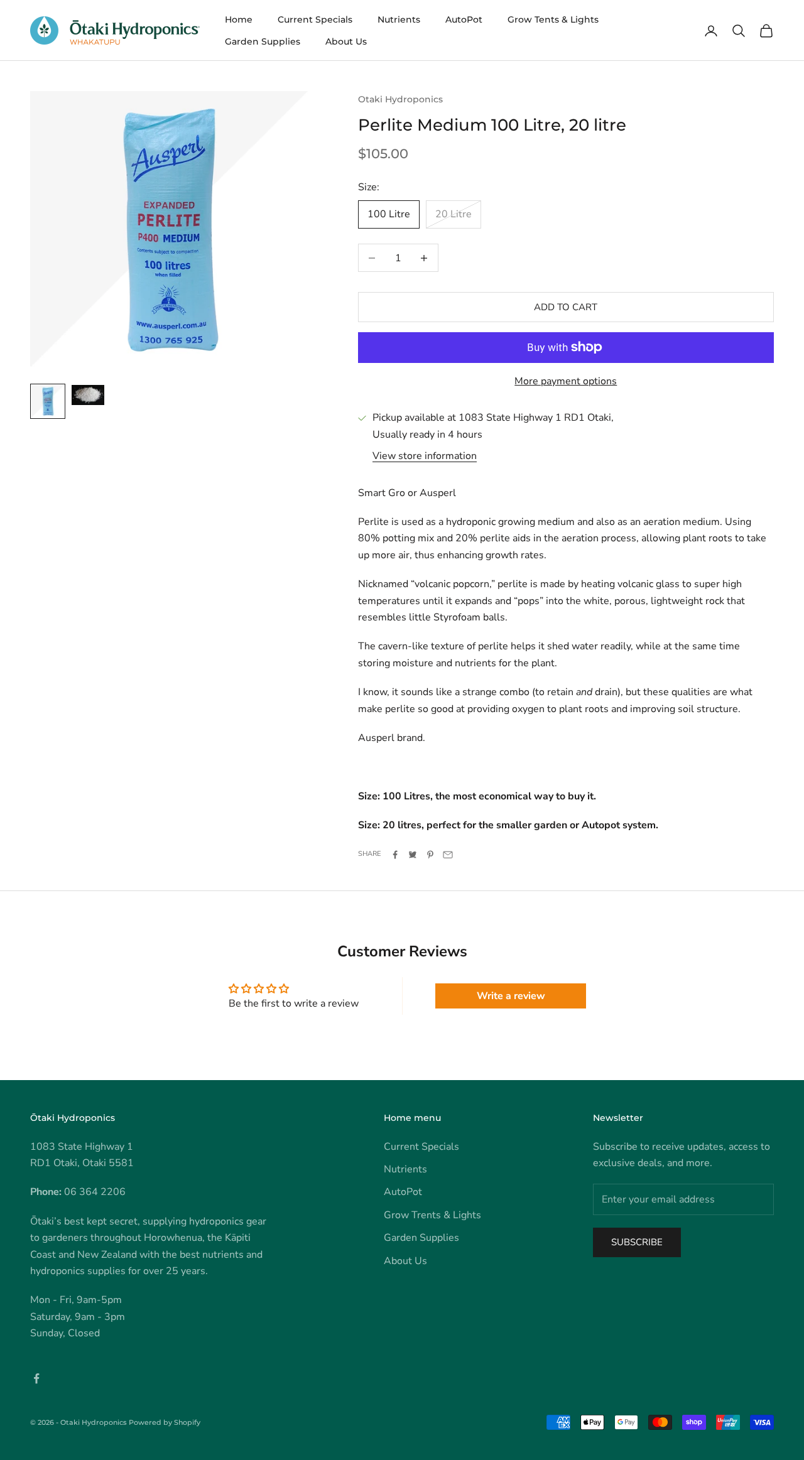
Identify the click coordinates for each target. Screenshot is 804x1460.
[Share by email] (448, 855)
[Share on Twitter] (413, 855)
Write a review (511, 996)
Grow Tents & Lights (553, 19)
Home (239, 19)
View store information (424, 456)
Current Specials (315, 19)
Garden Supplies (262, 41)
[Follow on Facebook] (36, 1378)
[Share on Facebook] (395, 855)
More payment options (565, 381)
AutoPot (463, 19)
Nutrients (399, 19)
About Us (346, 41)
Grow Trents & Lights (432, 1215)
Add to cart (565, 307)
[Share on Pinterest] (430, 855)
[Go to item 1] (47, 401)
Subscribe (637, 1242)
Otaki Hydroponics (400, 99)
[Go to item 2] (88, 395)
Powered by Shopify (164, 1422)
